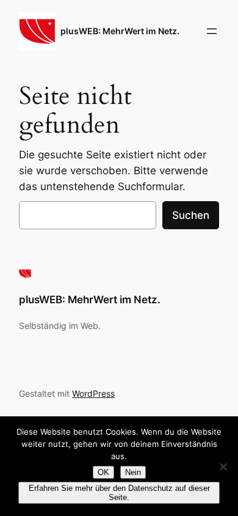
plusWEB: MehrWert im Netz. (119, 31)
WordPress (93, 393)
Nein (133, 472)
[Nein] (223, 466)
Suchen (190, 215)
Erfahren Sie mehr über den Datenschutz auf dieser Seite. (119, 493)
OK (103, 472)
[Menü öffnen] (211, 31)
